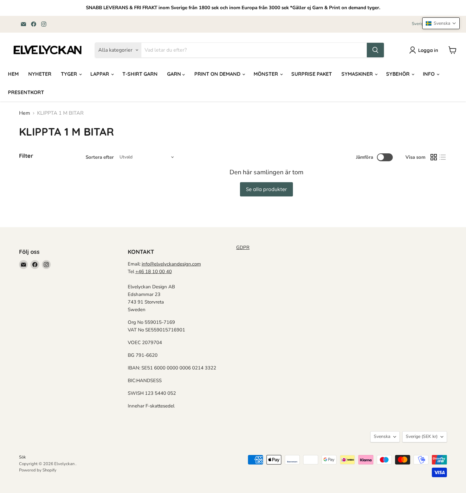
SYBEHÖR (398, 74)
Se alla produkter (266, 189)
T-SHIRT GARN (140, 74)
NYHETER (39, 74)
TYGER (69, 74)
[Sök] (375, 50)
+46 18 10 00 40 (153, 271)
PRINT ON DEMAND (218, 74)
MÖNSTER (266, 74)
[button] (441, 23)
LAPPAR (100, 74)
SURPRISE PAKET (311, 74)
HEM (13, 74)
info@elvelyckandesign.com (171, 264)
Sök (22, 457)
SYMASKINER (357, 74)
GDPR (242, 247)
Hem (24, 113)
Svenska (382, 436)
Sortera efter (100, 157)
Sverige (421, 436)
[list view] (442, 157)
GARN (174, 74)
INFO (429, 74)
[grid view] (433, 157)
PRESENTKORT (26, 92)
